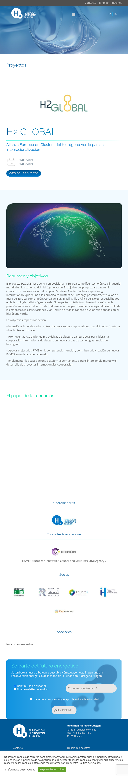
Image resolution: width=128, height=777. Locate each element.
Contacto (90, 3)
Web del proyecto (23, 173)
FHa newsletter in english (32, 689)
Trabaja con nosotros (78, 747)
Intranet (117, 3)
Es (109, 14)
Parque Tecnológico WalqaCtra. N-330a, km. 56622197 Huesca (81, 733)
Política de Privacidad (87, 699)
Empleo (104, 3)
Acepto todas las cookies (52, 769)
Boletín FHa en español (31, 686)
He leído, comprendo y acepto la (66, 699)
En (115, 14)
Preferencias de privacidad (20, 769)
